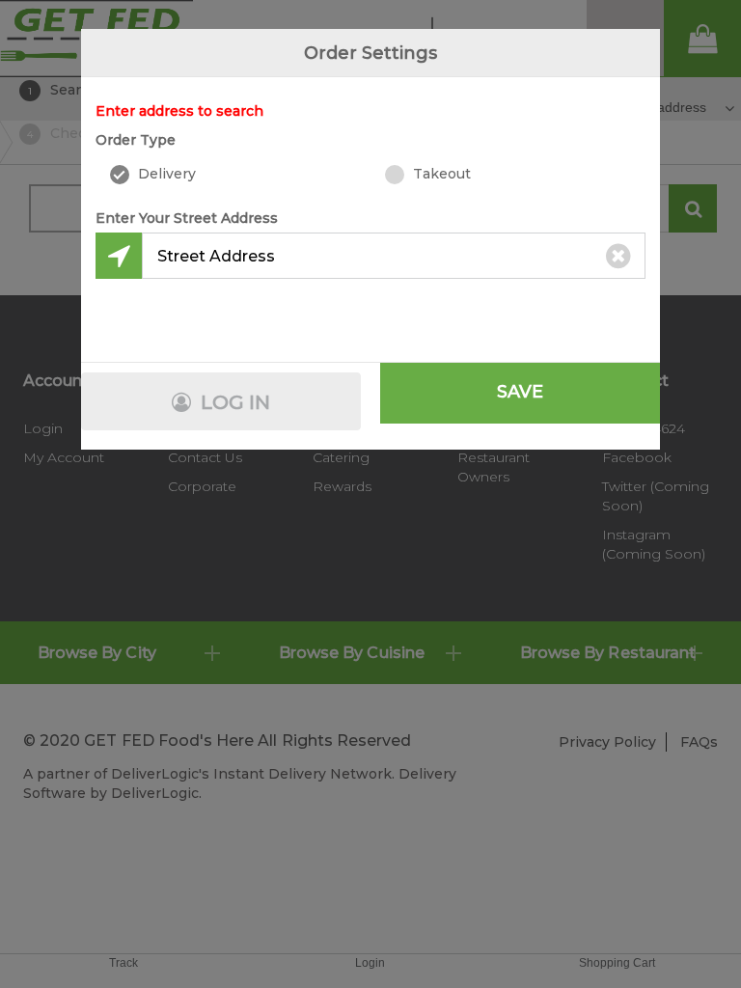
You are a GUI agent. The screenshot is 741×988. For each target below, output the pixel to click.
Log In (233, 402)
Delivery (165, 173)
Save (520, 391)
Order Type (136, 140)
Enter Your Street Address (187, 218)
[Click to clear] (618, 255)
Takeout (440, 173)
